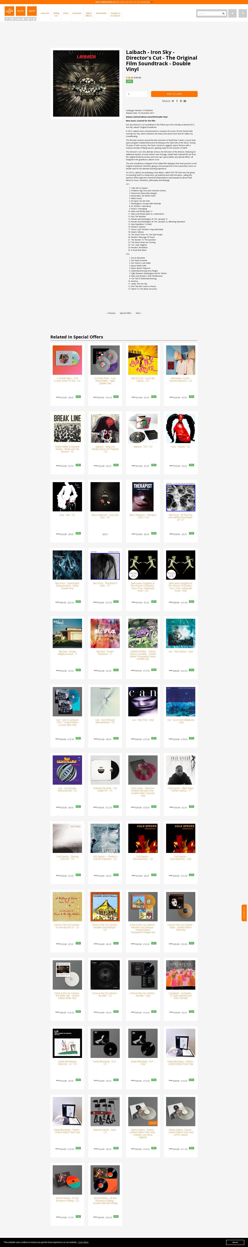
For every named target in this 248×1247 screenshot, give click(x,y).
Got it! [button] (235, 1242)
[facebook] (7, 19)
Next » (138, 313)
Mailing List (56, 14)
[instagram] (12, 19)
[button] (243, 13)
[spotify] (23, 19)
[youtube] (34, 19)
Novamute (76, 13)
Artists (65, 13)
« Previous (111, 313)
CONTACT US (244, 913)
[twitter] (28, 19)
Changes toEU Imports (115, 14)
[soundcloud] (18, 19)
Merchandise (101, 13)
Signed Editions (88, 14)
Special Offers (125, 313)
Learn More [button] (83, 1242)
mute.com (45, 13)
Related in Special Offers (76, 337)
